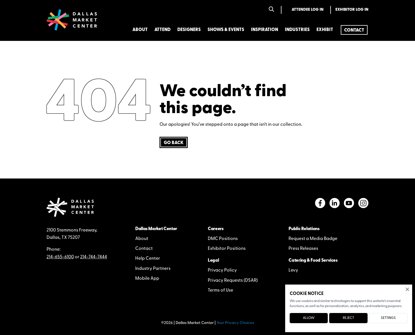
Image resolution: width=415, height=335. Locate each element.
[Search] (271, 9)
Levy (293, 270)
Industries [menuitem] (297, 30)
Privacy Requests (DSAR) (233, 280)
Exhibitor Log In (351, 10)
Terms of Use (220, 290)
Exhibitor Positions (227, 248)
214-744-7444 (93, 257)
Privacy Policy (222, 270)
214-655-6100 (60, 257)
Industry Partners (153, 268)
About (141, 239)
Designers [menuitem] (189, 30)
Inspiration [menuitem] (264, 30)
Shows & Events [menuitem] (225, 30)
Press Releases (303, 248)
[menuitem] (354, 30)
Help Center (147, 258)
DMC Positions (223, 239)
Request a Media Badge (313, 239)
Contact (144, 248)
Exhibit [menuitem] (324, 30)
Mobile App (147, 278)
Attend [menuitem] (162, 30)
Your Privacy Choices (235, 323)
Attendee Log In (308, 10)
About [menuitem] (140, 30)
